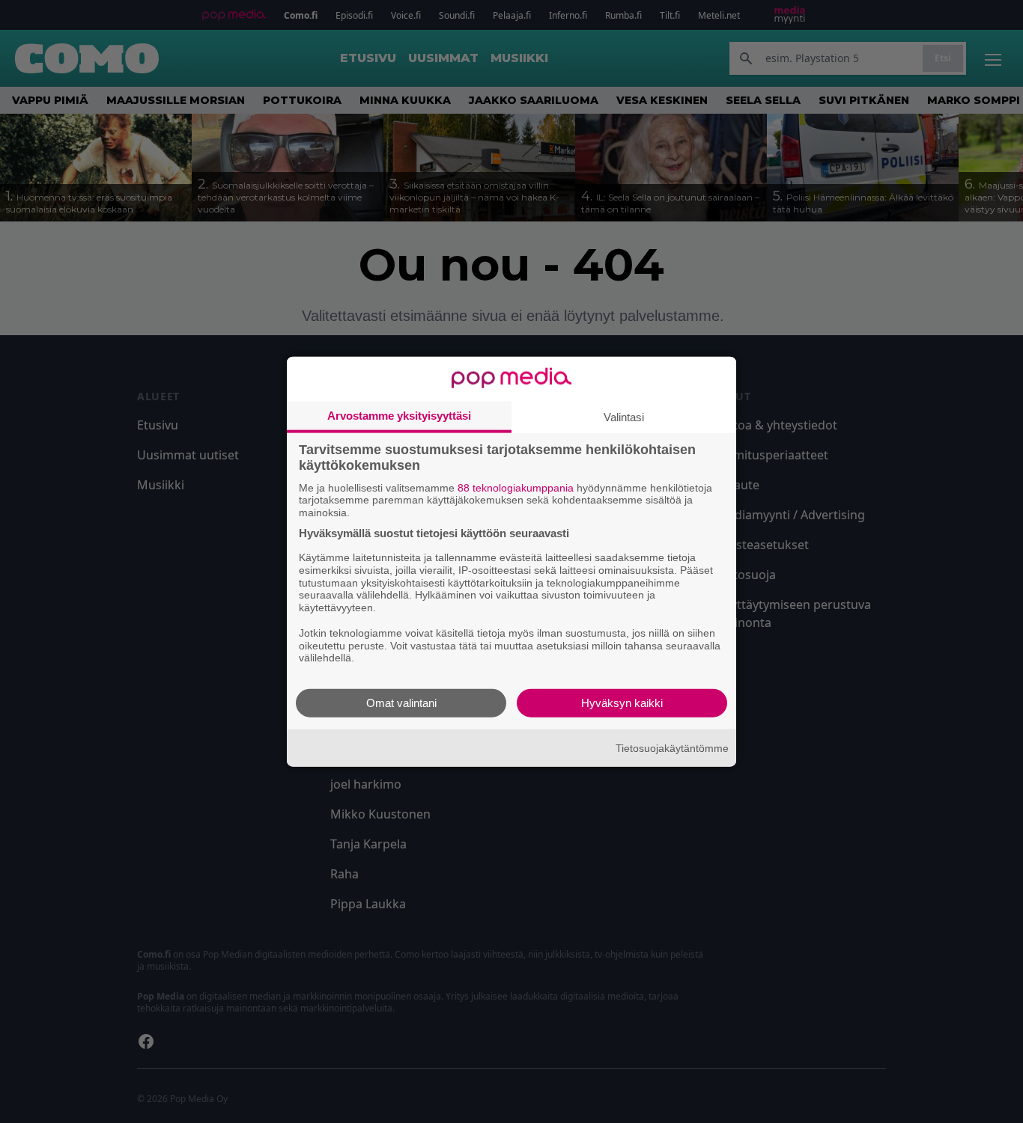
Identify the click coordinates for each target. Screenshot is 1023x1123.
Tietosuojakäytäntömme (672, 747)
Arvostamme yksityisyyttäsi (399, 414)
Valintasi (624, 416)
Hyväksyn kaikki (622, 703)
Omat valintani (401, 703)
